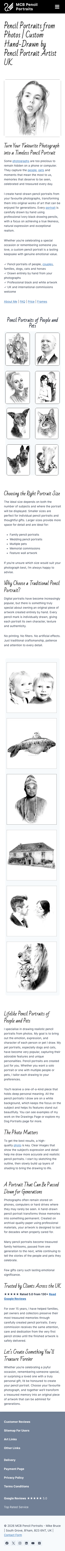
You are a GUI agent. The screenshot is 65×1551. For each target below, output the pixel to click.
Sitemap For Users (17, 1430)
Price (31, 301)
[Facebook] (7, 1543)
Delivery (10, 1460)
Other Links (12, 1448)
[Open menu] (57, 6)
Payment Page (14, 1469)
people (32, 170)
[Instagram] (20, 1543)
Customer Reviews (17, 1421)
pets (41, 170)
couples (47, 264)
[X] (13, 1543)
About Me (10, 301)
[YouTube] (33, 1543)
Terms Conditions (16, 1486)
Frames (42, 301)
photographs (20, 161)
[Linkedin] (26, 1543)
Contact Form (13, 1535)
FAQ (22, 301)
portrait (51, 207)
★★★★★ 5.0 (25, 1498)
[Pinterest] (39, 1543)
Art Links (10, 1439)
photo (17, 1145)
